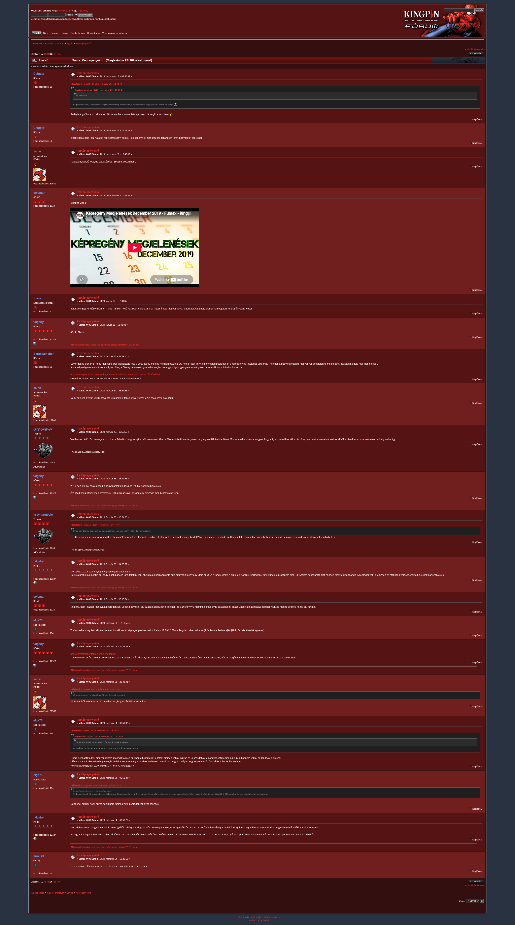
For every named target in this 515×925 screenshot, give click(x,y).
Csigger (38, 73)
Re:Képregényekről (88, 73)
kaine (37, 151)
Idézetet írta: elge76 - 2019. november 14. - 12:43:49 (96, 84)
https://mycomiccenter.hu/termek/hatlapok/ (93, 654)
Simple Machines (272, 917)
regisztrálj (82, 10)
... (42, 54)
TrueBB (38, 856)
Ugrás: (462, 901)
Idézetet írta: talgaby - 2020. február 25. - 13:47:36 (95, 525)
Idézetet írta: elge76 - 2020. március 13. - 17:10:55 (95, 689)
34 (47, 54)
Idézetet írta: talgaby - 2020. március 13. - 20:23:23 (96, 785)
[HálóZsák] (35, 344)
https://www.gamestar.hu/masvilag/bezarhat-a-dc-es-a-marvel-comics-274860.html (115, 374)
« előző (468, 49)
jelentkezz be (65, 10)
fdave (37, 298)
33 (44, 54)
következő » (478, 49)
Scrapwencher (43, 353)
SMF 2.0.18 (243, 917)
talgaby (38, 322)
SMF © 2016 (257, 917)
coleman (39, 192)
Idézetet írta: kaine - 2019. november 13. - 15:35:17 (99, 90)
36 (55, 54)
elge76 (37, 620)
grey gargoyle (43, 429)
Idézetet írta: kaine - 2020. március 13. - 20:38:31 (95, 730)
